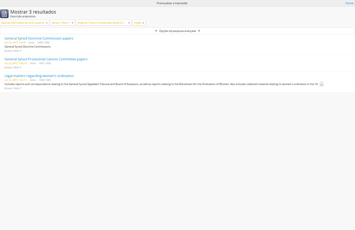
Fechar (350, 3)
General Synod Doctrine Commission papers (39, 38)
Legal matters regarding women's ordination (39, 76)
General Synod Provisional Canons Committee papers (46, 59)
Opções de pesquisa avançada (177, 31)
